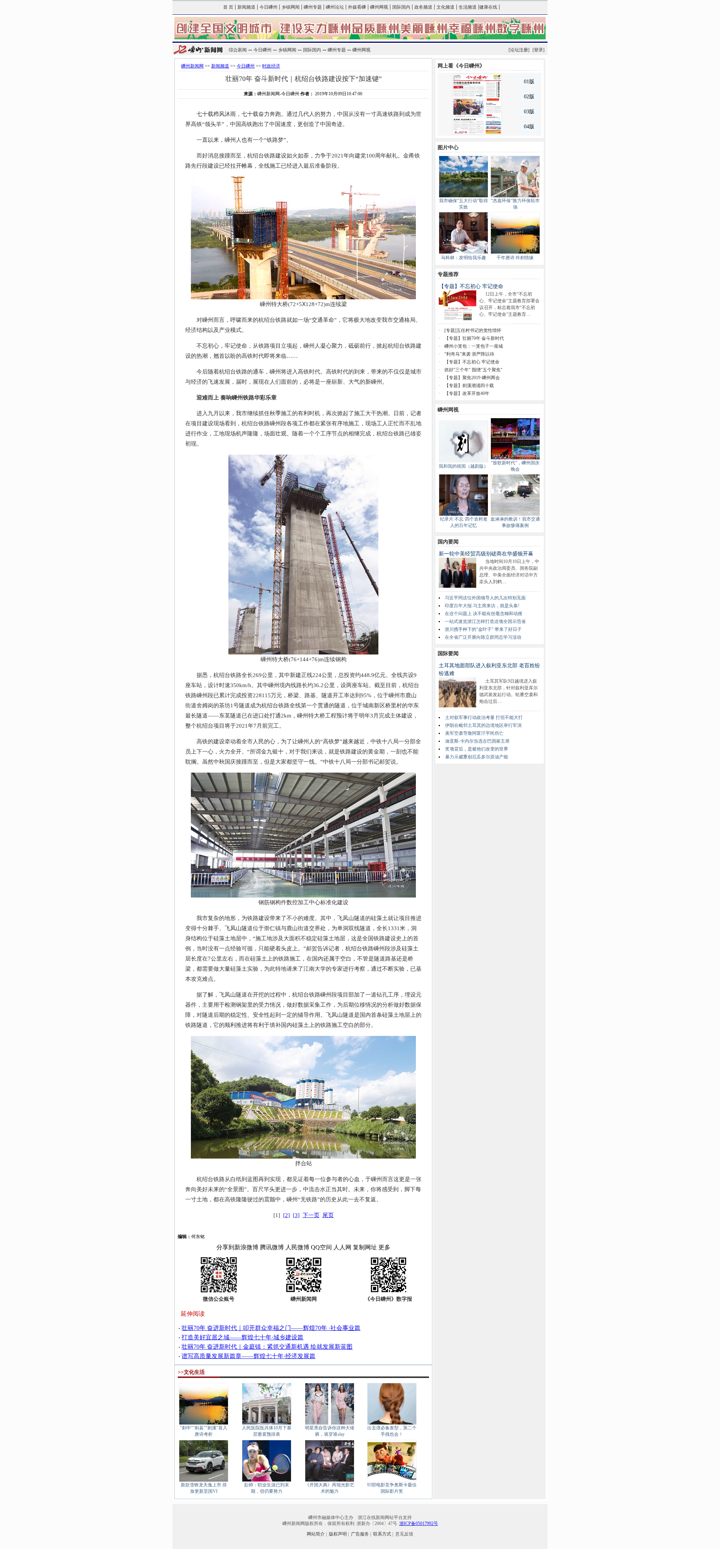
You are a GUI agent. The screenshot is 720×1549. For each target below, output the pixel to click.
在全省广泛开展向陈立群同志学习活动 (483, 637)
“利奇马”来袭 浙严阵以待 (469, 354)
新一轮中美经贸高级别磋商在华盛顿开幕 (486, 554)
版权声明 (338, 1534)
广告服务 (360, 1534)
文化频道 (445, 7)
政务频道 (423, 7)
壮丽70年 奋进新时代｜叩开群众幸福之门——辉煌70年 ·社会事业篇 (271, 1328)
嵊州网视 (379, 7)
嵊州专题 (313, 7)
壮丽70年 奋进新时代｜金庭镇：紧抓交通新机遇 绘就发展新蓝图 (267, 1346)
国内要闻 (448, 542)
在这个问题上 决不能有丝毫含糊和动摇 (483, 613)
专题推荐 (448, 274)
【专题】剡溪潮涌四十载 (469, 385)
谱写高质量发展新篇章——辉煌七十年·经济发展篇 (248, 1356)
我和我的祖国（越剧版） (463, 466)
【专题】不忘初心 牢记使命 (471, 286)
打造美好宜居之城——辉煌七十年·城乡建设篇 (242, 1337)
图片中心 (448, 147)
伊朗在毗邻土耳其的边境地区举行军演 (483, 725)
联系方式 (382, 1534)
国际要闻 (448, 653)
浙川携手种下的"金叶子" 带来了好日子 (483, 629)
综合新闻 (238, 50)
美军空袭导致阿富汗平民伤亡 (474, 733)
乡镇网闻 (291, 7)
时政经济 (271, 66)
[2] (286, 1215)
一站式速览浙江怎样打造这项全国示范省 (485, 621)
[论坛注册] (519, 50)
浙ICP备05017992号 (418, 1523)
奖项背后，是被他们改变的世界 (476, 749)
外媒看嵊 (357, 7)
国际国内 (401, 7)
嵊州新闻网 (192, 66)
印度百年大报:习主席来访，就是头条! (482, 605)
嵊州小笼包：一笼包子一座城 (473, 346)
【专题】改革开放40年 (466, 393)
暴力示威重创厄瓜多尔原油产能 (476, 756)
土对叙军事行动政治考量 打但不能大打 (484, 717)
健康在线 (488, 7)
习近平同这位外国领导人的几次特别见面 (485, 597)
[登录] (538, 50)
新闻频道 (246, 7)
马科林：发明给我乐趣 (463, 257)
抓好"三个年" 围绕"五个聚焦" (473, 369)
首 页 (228, 7)
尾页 (328, 1215)
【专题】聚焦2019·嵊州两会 (472, 377)
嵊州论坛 (335, 7)
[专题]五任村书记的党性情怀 (472, 330)
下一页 (311, 1215)
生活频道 (468, 7)
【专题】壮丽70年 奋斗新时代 (474, 338)
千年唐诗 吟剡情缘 (515, 257)
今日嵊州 (269, 7)
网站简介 (316, 1534)
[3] (296, 1215)
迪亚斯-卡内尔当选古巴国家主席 (477, 741)
